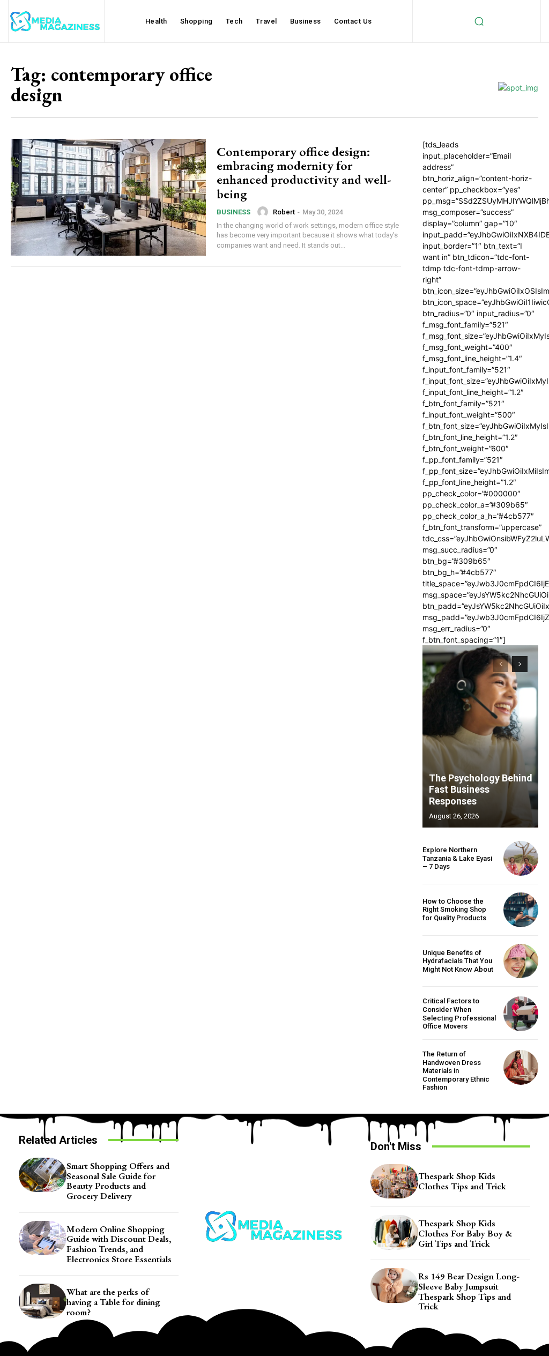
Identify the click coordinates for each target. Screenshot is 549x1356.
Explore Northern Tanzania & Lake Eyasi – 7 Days (457, 858)
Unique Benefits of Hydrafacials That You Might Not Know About (457, 961)
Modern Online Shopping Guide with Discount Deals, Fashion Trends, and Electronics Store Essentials (119, 1244)
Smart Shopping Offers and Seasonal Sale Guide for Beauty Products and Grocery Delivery (117, 1181)
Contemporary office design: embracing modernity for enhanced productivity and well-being (304, 172)
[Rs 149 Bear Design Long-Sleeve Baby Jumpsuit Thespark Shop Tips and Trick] (394, 1285)
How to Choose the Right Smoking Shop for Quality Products (454, 909)
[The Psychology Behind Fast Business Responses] (480, 736)
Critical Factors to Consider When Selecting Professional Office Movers (459, 1013)
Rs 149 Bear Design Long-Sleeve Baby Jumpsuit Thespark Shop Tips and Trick (469, 1291)
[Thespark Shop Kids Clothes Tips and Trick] (394, 1181)
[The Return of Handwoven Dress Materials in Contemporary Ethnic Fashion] (520, 1067)
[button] (479, 21)
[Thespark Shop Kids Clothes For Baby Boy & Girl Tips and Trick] (394, 1232)
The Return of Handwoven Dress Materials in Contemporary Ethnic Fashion (455, 1070)
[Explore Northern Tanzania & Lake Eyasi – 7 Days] (520, 858)
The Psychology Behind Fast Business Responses (480, 789)
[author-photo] (264, 211)
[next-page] (520, 664)
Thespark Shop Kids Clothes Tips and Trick (462, 1181)
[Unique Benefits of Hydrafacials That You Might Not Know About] (520, 961)
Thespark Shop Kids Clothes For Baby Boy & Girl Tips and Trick (465, 1233)
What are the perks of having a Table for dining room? (113, 1301)
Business (233, 212)
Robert (284, 212)
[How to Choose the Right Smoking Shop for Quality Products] (520, 909)
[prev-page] (500, 664)
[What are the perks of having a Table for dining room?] (42, 1301)
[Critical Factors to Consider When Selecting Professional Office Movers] (520, 1013)
